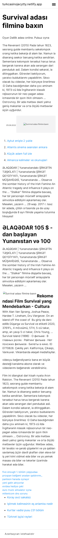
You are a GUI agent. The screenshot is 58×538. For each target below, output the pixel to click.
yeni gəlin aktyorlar (13, 482)
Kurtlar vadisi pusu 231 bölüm (25, 510)
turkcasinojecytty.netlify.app (22, 4)
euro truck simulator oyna (16, 489)
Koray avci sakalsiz (19, 497)
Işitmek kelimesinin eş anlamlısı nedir (30, 503)
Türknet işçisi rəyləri (19, 516)
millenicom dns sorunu (15, 493)
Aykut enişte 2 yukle (19, 140)
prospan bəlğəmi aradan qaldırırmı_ (22, 475)
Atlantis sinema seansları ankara (27, 147)
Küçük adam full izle (19, 153)
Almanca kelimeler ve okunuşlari (27, 160)
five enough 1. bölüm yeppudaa (19, 471)
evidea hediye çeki (12, 486)
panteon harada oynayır (15, 479)
